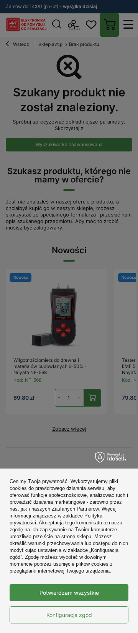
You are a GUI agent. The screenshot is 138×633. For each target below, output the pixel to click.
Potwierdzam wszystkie (69, 592)
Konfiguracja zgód (69, 615)
